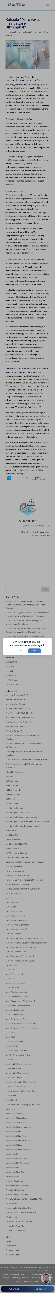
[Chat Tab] (27, 646)
